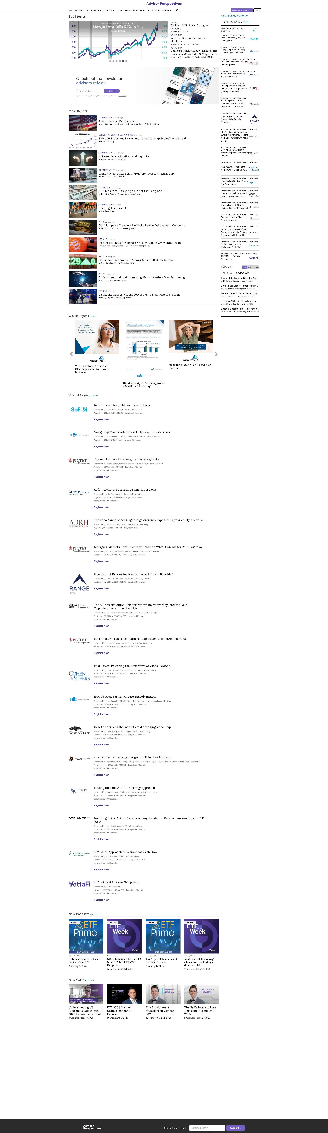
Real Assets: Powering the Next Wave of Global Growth (132, 666)
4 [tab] (120, 61)
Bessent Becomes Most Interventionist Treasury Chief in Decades (254, 308)
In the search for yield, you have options (122, 405)
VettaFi (122, 176)
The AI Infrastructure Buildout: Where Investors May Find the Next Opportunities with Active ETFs (141, 606)
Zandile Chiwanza (108, 176)
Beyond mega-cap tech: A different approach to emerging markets (140, 638)
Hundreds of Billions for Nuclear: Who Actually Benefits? (133, 574)
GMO (197, 31)
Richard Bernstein (181, 54)
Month (250, 267)
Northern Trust (108, 211)
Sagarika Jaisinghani (109, 263)
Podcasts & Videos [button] (159, 10)
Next (216, 354)
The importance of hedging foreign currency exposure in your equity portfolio (148, 520)
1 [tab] (110, 61)
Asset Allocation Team (182, 31)
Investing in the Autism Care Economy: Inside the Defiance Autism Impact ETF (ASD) (149, 819)
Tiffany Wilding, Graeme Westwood (188, 44)
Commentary (242, 272)
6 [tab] (126, 61)
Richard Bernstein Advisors (203, 54)
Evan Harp (115, 1017)
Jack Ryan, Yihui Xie (109, 228)
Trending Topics (231, 21)
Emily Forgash (107, 297)
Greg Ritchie (227, 296)
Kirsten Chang (107, 141)
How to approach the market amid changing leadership (132, 727)
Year (257, 267)
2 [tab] (113, 61)
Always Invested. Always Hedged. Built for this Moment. (133, 757)
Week (244, 267)
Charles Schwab (153, 124)
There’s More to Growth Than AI (191, 50)
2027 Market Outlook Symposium (117, 882)
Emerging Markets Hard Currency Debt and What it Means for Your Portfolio (148, 547)
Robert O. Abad (107, 194)
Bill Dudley (227, 281)
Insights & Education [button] (87, 10)
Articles (227, 272)
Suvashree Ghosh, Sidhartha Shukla (116, 246)
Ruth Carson (227, 289)
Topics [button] (108, 10)
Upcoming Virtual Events (232, 29)
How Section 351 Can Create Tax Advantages (125, 696)
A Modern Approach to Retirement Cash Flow (125, 852)
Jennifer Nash (78, 1017)
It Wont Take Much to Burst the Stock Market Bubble (247, 278)
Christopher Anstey (229, 311)
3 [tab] (117, 61)
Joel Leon (105, 280)
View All (93, 316)
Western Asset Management (129, 194)
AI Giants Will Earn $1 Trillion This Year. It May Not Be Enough (253, 300)
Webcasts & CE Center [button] (130, 10)
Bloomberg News (128, 228)
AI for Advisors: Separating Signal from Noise (125, 489)
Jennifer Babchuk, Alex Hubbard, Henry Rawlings (122, 124)
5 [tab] (123, 61)
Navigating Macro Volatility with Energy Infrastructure (132, 432)
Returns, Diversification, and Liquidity (189, 27)
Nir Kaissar (227, 304)
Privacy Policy (122, 96)
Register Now (101, 419)
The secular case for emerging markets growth (126, 459)
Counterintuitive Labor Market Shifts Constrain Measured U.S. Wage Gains (194, 39)
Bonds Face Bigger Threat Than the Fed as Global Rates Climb (253, 285)
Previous (71, 354)
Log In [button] (257, 10)
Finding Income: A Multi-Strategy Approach (124, 788)
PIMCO (209, 44)
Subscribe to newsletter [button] (241, 10)
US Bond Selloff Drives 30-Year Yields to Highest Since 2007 (252, 293)
